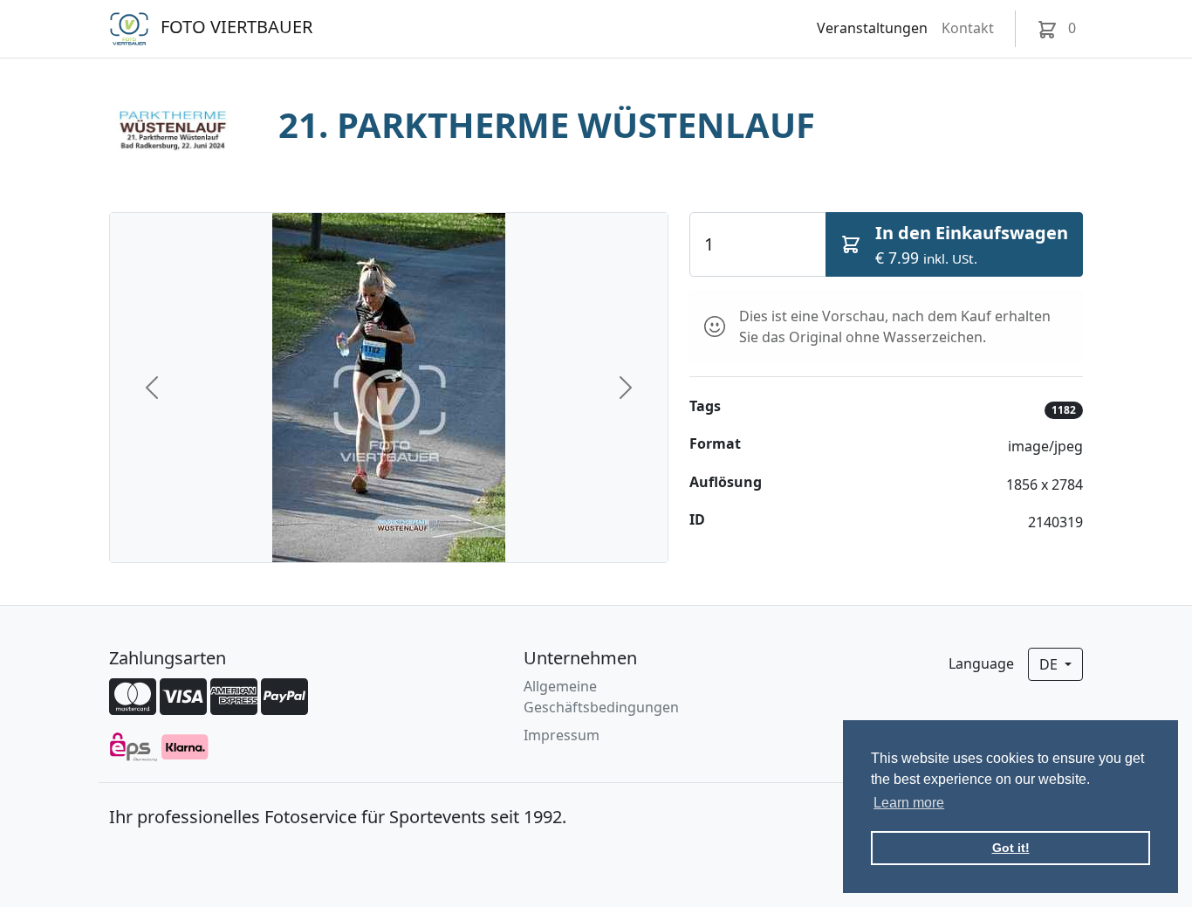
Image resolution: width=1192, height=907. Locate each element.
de (1050, 664)
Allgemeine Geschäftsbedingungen (601, 697)
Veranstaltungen (872, 28)
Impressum (561, 735)
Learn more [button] (908, 802)
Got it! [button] (1011, 848)
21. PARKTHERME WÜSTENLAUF (546, 124)
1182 (1064, 409)
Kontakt (968, 28)
